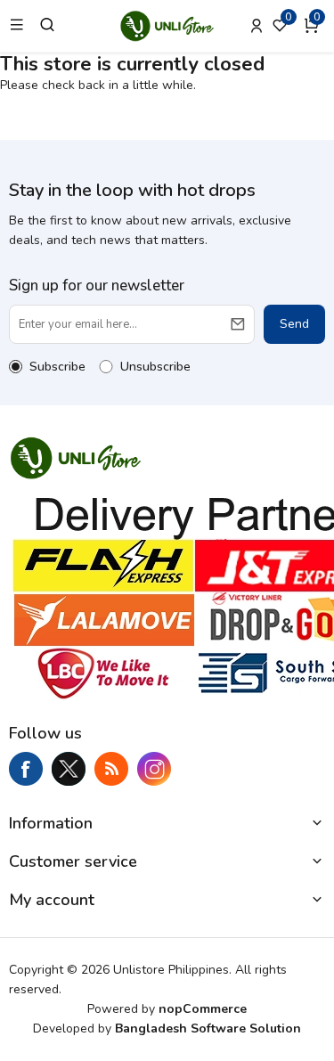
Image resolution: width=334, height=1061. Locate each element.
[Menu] (17, 26)
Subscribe (57, 366)
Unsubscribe (155, 366)
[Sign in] (256, 26)
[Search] (47, 25)
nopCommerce (203, 1008)
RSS (111, 769)
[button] (314, 26)
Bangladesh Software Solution (208, 1028)
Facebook (26, 769)
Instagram (154, 769)
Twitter (69, 769)
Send (294, 323)
